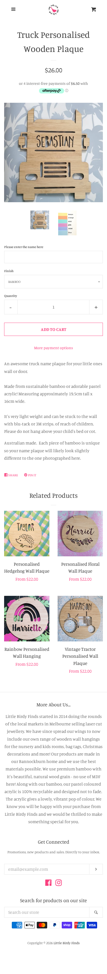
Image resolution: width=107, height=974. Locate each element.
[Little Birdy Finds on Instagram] (58, 883)
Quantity (10, 296)
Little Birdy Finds (67, 943)
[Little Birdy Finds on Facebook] (48, 883)
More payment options (53, 347)
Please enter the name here (23, 247)
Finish (8, 271)
